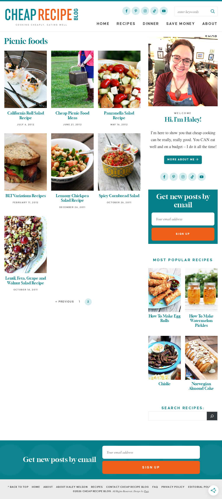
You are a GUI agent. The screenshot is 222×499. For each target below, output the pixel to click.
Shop (211, 37)
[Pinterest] (136, 11)
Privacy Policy (173, 487)
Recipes (126, 24)
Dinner (151, 24)
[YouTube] (164, 11)
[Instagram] (145, 11)
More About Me (181, 159)
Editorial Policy (201, 487)
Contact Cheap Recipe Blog (127, 487)
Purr (146, 491)
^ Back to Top (18, 487)
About (210, 24)
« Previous (64, 301)
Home (103, 24)
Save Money (180, 24)
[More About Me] (183, 71)
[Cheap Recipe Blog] (41, 17)
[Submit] (212, 11)
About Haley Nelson (72, 487)
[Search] (212, 416)
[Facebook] (126, 11)
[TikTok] (154, 11)
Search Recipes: (183, 408)
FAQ (155, 487)
